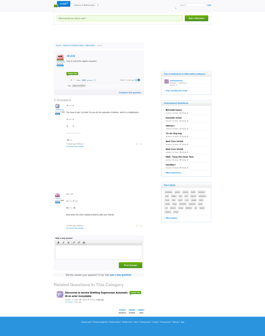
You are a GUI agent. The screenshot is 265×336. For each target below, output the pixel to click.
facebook (201, 192)
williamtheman (176, 80)
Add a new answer (64, 238)
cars (186, 200)
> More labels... (171, 218)
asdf (166, 196)
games (177, 192)
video (201, 200)
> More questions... (173, 172)
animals (185, 192)
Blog (182, 322)
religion (173, 196)
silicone (193, 196)
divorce (172, 208)
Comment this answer (75, 146)
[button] (58, 243)
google (194, 200)
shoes (167, 204)
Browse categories (101, 322)
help (173, 200)
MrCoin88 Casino (174, 109)
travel (167, 200)
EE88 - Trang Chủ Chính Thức (180, 156)
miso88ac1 (171, 164)
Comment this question (130, 92)
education (183, 204)
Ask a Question (197, 18)
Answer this (72, 73)
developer (168, 192)
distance (189, 208)
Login (209, 5)
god (180, 196)
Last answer (69, 302)
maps (174, 204)
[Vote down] (74, 80)
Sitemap (176, 322)
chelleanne (59, 109)
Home (58, 45)
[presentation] (58, 243)
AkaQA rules (127, 322)
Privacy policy (165, 322)
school (176, 212)
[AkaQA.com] (62, 4)
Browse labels (115, 322)
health (193, 192)
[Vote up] (68, 80)
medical (167, 212)
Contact (155, 322)
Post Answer (130, 265)
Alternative (90, 45)
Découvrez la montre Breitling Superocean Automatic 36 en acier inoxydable (96, 294)
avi (196, 208)
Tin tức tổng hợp (174, 133)
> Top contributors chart (175, 90)
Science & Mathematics (73, 45)
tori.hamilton (62, 61)
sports (202, 208)
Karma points (145, 322)
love (186, 196)
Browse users (86, 322)
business (192, 204)
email (200, 204)
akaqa (181, 208)
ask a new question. (121, 274)
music (180, 200)
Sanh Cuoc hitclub (174, 141)
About (136, 322)
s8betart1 (170, 125)
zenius (57, 198)
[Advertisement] (104, 36)
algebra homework (79, 85)
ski (166, 208)
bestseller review (174, 117)
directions (202, 196)
